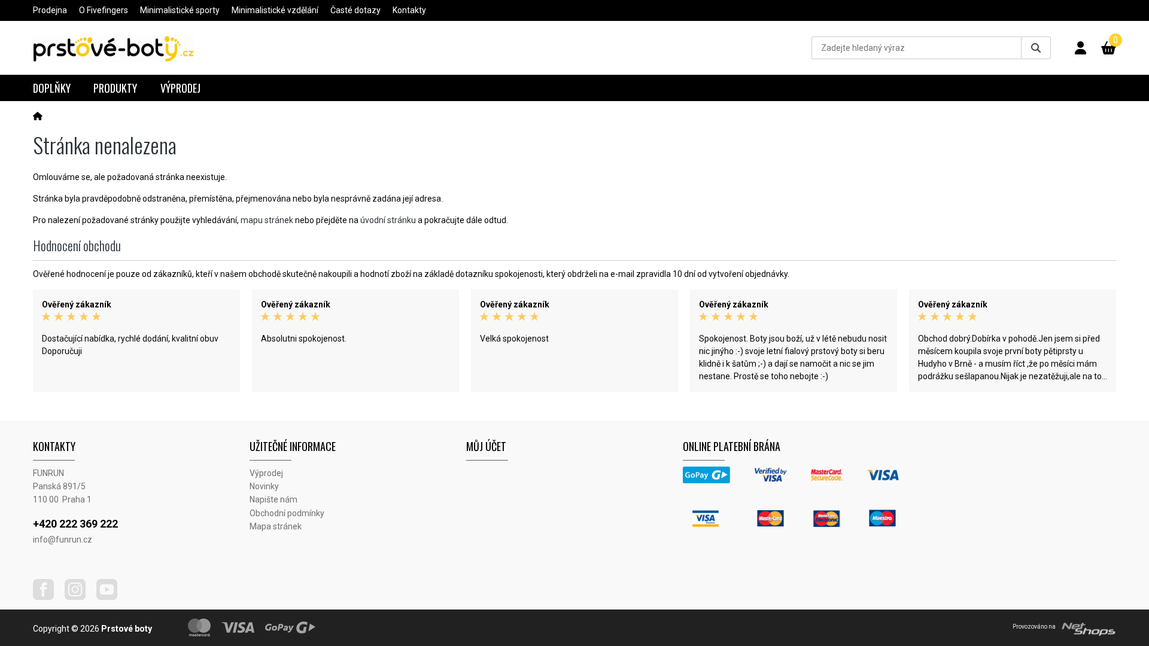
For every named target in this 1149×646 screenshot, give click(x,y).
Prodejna (50, 10)
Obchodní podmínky (287, 513)
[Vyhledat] (1036, 47)
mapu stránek (267, 220)
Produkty (115, 88)
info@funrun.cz (62, 539)
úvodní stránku (388, 220)
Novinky (264, 486)
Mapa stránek (276, 526)
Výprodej (180, 88)
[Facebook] (48, 597)
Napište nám (273, 499)
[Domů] (37, 116)
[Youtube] (111, 597)
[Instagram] (80, 597)
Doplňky (52, 88)
